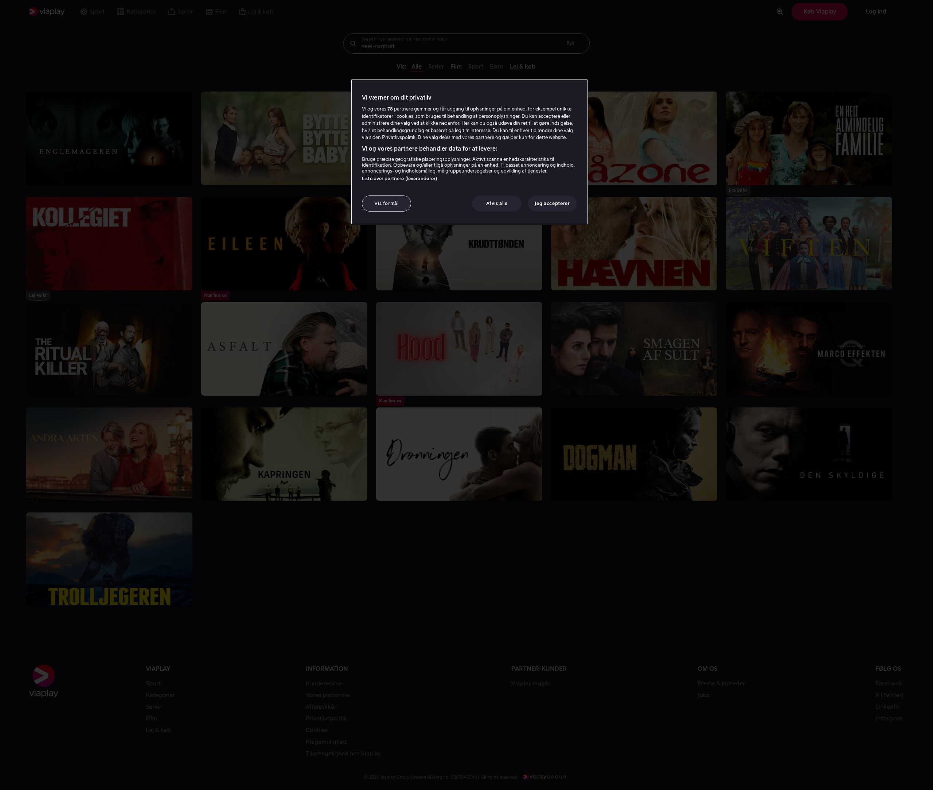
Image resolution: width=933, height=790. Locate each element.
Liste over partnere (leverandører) (399, 178)
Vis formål (386, 203)
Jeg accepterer (552, 203)
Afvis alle (497, 203)
